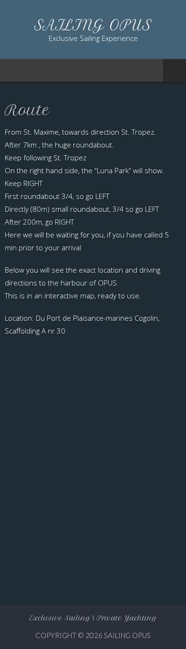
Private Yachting (126, 618)
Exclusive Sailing (60, 618)
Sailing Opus (127, 635)
